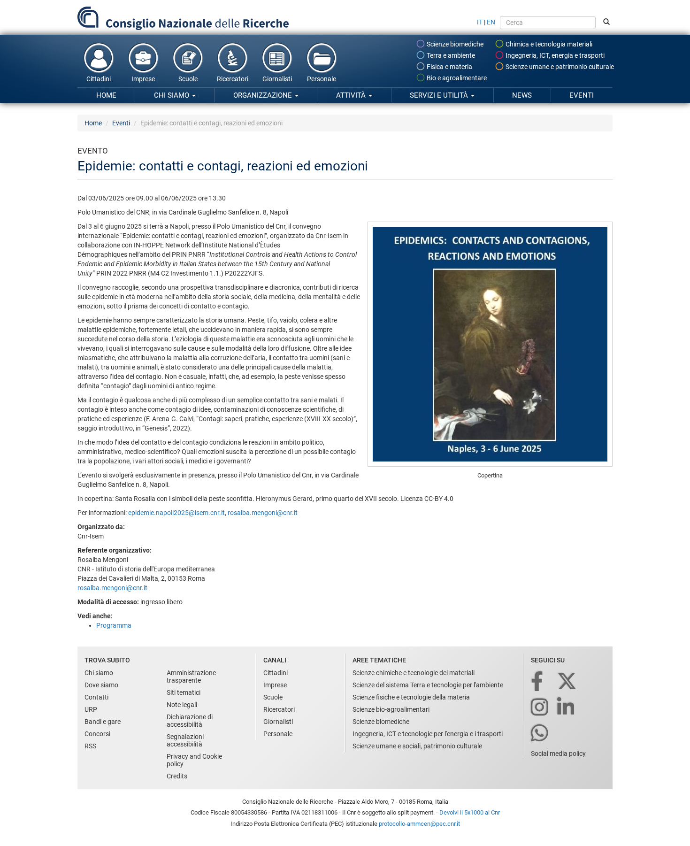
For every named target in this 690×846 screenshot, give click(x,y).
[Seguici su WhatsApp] (540, 733)
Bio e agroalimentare (456, 78)
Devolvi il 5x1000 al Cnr (469, 812)
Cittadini (98, 79)
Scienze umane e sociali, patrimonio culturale (417, 746)
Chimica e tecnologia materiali (548, 44)
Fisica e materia (448, 66)
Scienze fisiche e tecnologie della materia (411, 697)
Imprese (143, 79)
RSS (90, 746)
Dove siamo (101, 685)
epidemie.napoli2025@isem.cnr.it (176, 512)
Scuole (188, 79)
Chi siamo (172, 95)
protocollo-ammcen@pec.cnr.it (419, 823)
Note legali (182, 704)
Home (106, 95)
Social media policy (558, 753)
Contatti (96, 697)
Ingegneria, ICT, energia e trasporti (554, 55)
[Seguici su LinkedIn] (566, 707)
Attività (352, 95)
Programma (113, 625)
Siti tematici (183, 692)
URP (90, 709)
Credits (177, 776)
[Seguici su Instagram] (540, 707)
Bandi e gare (102, 721)
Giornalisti (277, 79)
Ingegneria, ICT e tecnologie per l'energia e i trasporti (428, 734)
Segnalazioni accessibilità (185, 740)
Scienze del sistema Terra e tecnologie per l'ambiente (428, 685)
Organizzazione (263, 95)
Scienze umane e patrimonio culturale (559, 66)
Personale (321, 79)
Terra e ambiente (450, 55)
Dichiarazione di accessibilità (190, 720)
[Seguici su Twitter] (567, 681)
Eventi (581, 95)
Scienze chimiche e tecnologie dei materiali (414, 673)
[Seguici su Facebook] (537, 681)
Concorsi (97, 734)
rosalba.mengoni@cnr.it (263, 512)
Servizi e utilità (440, 95)
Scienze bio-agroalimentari (391, 709)
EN (491, 22)
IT (480, 22)
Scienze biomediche (454, 44)
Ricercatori (232, 79)
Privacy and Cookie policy (194, 760)
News (522, 95)
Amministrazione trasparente (191, 676)
